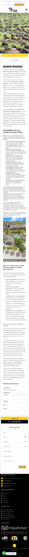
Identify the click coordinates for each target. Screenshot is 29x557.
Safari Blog (4, 500)
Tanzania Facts (5, 493)
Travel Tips (5, 498)
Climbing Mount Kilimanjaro (8, 517)
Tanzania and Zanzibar (7, 509)
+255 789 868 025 (8, 480)
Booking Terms (14, 550)
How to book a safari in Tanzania (15, 555)
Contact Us (4, 497)
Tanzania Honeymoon (7, 513)
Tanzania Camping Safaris (8, 515)
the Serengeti (12, 85)
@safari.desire (7, 485)
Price (4, 405)
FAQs (23, 553)
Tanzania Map (5, 502)
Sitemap (25, 548)
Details (5, 55)
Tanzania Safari (5, 519)
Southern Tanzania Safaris (8, 511)
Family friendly (7, 66)
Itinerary (5, 401)
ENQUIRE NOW (20, 4)
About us (4, 495)
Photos (5, 408)
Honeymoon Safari (17, 66)
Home (2, 14)
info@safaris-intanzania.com (10, 483)
